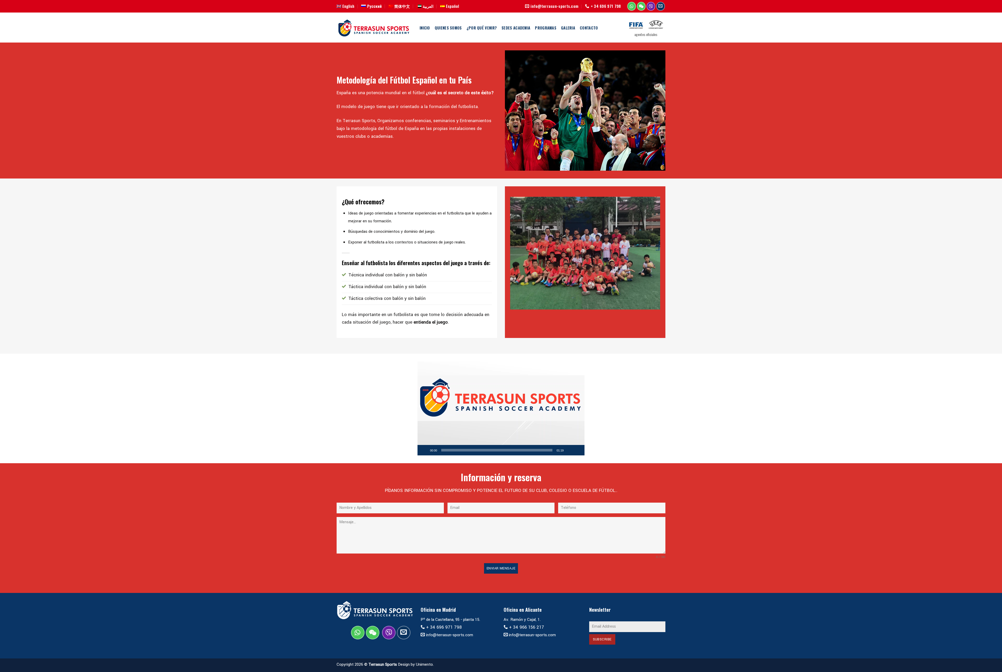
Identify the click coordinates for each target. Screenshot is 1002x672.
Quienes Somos (448, 28)
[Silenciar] (569, 450)
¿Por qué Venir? (482, 28)
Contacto (589, 28)
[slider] (496, 450)
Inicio (425, 28)
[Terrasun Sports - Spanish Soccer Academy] (374, 28)
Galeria (568, 28)
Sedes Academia (516, 28)
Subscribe (602, 639)
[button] (501, 408)
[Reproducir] (424, 450)
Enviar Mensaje (501, 568)
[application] (501, 408)
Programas (545, 28)
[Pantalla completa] (577, 450)
